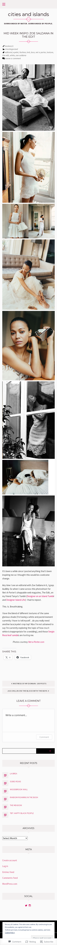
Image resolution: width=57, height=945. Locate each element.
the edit (5, 55)
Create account (9, 860)
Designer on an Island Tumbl (40, 596)
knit (28, 52)
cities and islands (28, 14)
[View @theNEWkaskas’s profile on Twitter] (26, 905)
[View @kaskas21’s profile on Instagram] (30, 905)
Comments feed (10, 877)
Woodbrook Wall (19, 789)
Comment (44, 737)
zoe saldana (21, 55)
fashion (22, 52)
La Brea (13, 773)
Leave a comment (13, 58)
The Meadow (16, 805)
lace (33, 52)
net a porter (41, 52)
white (12, 55)
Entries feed (8, 872)
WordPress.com (9, 883)
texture (50, 52)
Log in (5, 866)
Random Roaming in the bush (24, 797)
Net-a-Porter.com (36, 641)
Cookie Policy (10, 932)
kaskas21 (9, 46)
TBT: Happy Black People (22, 813)
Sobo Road (15, 781)
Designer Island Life (15, 599)
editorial (8, 52)
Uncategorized (11, 49)
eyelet (16, 52)
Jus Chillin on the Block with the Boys (27, 691)
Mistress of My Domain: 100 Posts (29, 683)
